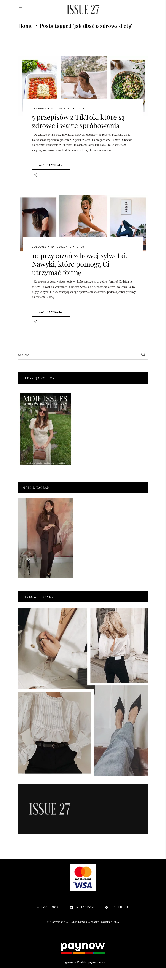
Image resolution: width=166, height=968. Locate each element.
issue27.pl (63, 108)
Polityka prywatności (91, 962)
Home (25, 26)
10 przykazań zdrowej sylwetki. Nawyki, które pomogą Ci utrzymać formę (80, 264)
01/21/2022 (39, 247)
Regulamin (68, 962)
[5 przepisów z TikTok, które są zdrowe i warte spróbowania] (83, 86)
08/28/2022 (39, 108)
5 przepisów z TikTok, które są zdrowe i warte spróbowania (78, 121)
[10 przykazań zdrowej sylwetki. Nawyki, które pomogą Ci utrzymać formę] (83, 224)
